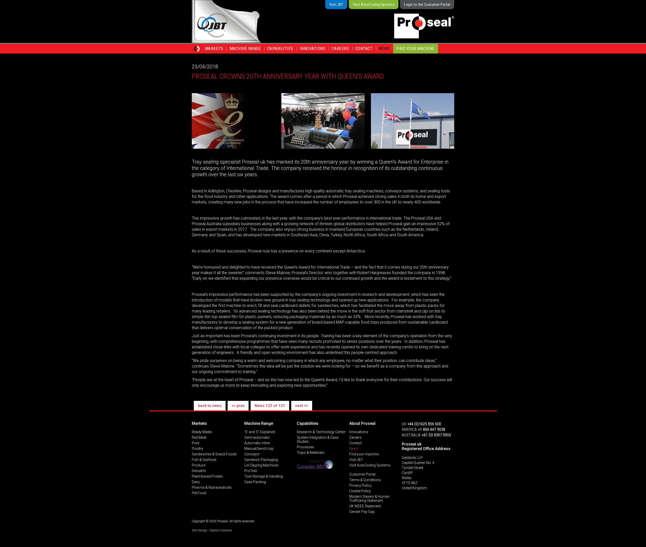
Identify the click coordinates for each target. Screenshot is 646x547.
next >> (301, 405)
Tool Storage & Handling (263, 476)
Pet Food (199, 493)
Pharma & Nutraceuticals (212, 487)
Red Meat (199, 437)
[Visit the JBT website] (244, 21)
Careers (340, 48)
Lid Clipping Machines (261, 465)
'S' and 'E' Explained (259, 432)
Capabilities (280, 48)
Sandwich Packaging (261, 460)
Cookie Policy (360, 491)
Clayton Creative (220, 530)
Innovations (313, 48)
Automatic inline (257, 443)
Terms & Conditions (365, 480)
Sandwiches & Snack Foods (214, 454)
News (384, 48)
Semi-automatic (257, 437)
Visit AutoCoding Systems (373, 4)
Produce (198, 465)
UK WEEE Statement (365, 506)
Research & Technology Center (321, 432)
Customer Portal (362, 474)
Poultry (197, 449)
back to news (210, 405)
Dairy (196, 482)
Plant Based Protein (207, 476)
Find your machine (415, 48)
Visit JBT (336, 4)
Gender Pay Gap (362, 512)
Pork (195, 443)
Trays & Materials (310, 453)
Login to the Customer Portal (427, 4)
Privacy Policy (360, 485)
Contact (364, 48)
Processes (305, 447)
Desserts (199, 471)
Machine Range (245, 48)
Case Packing (255, 482)
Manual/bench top (259, 449)
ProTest (250, 471)
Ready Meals (202, 432)
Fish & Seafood (204, 460)
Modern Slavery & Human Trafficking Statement (369, 498)
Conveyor (252, 454)
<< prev (238, 405)
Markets (214, 48)
